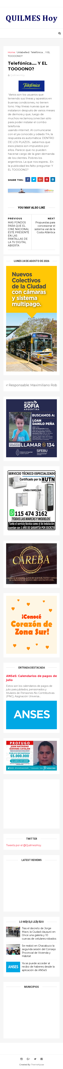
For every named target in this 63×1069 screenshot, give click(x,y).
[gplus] (28, 1059)
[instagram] (21, 1059)
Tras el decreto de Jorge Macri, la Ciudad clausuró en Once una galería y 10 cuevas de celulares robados (39, 933)
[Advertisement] (31, 804)
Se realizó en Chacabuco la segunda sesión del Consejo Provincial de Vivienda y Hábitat (39, 951)
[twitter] (35, 1059)
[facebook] (42, 1059)
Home (11, 52)
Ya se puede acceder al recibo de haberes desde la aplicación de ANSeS (38, 967)
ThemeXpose (37, 1064)
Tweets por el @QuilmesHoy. (24, 845)
